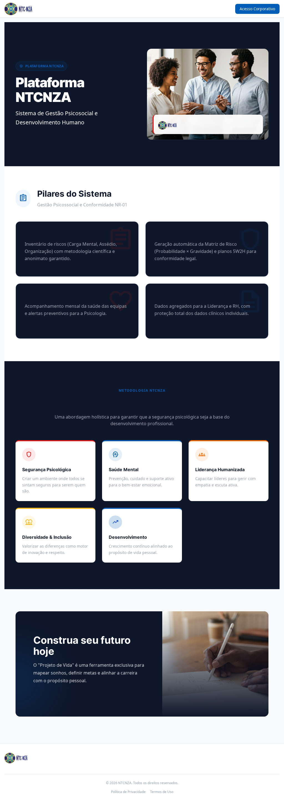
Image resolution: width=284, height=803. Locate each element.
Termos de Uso (161, 792)
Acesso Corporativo (257, 8)
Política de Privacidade (128, 792)
